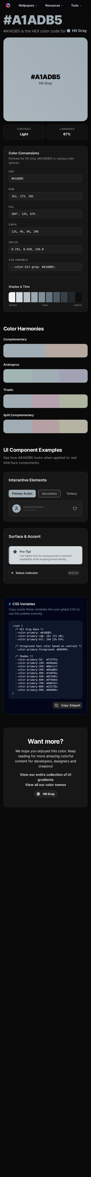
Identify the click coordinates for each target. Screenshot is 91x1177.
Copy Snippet (70, 705)
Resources (52, 5)
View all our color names (45, 785)
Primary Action (22, 493)
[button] (12, 297)
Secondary (49, 493)
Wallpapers (26, 5)
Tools (75, 5)
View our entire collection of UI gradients (45, 777)
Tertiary (71, 493)
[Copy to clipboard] (78, 178)
